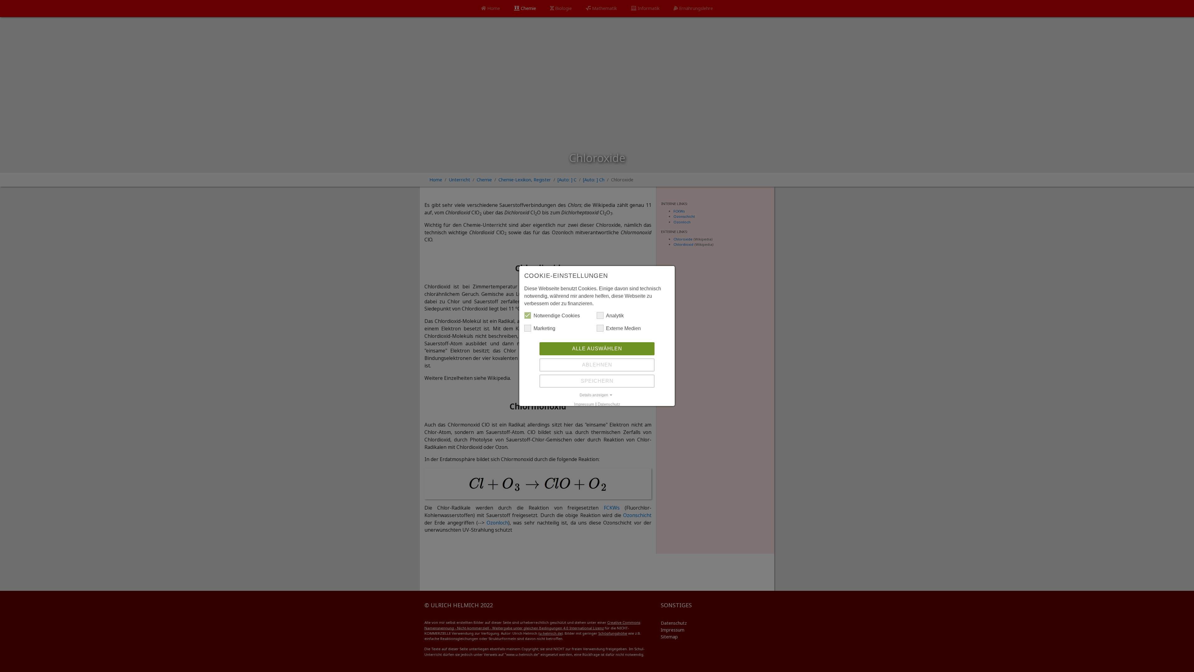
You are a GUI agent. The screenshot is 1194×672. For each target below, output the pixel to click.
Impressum (584, 404)
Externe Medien (623, 328)
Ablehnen (597, 364)
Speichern (597, 381)
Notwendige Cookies (557, 315)
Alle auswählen (597, 348)
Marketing (544, 328)
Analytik (615, 315)
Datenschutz (609, 404)
